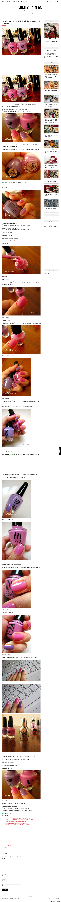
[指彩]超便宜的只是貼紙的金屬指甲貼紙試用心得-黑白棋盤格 (18, 824)
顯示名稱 (4, 874)
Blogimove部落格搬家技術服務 (55, 901)
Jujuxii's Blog (30, 8)
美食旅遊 (22, 1)
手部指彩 (4, 25)
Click (60, 451)
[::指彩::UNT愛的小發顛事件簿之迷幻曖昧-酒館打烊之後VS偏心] (21, 41)
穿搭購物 (13, 1)
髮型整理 (8, 1)
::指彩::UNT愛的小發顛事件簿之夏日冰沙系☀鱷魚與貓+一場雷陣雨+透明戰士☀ (21, 819)
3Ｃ (26, 1)
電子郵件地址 (4, 880)
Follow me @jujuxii (31, 896)
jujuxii (9, 25)
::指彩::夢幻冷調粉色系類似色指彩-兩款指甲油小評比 (16, 821)
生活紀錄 (17, 1)
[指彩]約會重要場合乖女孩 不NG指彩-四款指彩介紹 (16, 823)
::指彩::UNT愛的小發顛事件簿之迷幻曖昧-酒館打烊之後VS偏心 (18, 818)
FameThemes (56, 898)
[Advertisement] (21, 66)
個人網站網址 (4, 885)
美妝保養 (3, 1)
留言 (3, 858)
